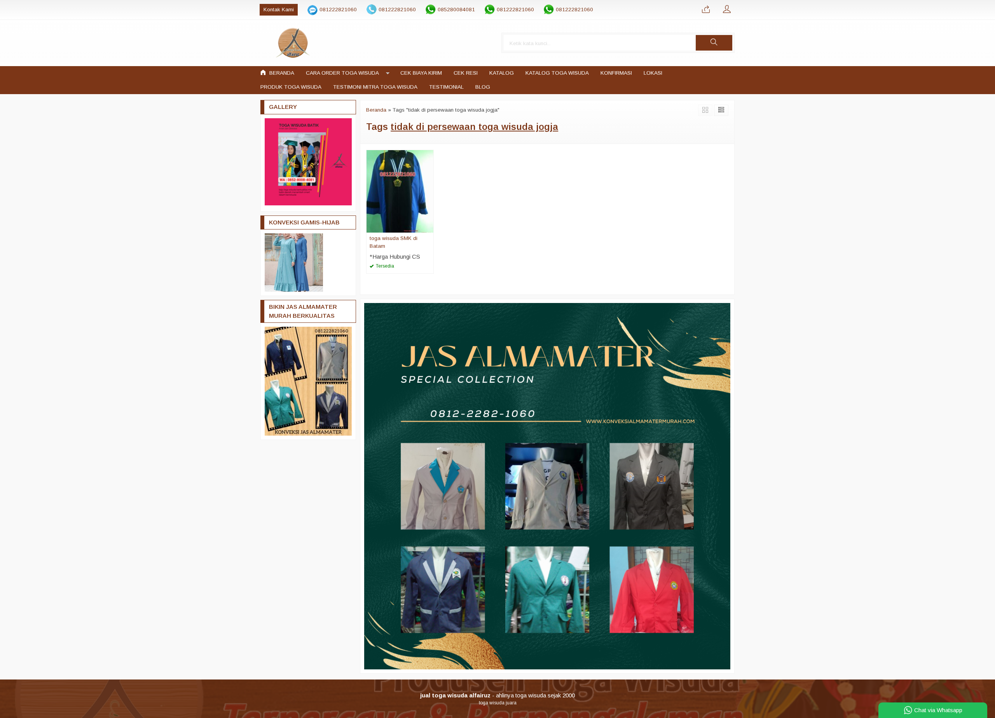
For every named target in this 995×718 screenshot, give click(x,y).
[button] (714, 43)
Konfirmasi (616, 73)
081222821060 (338, 9)
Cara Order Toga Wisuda (342, 73)
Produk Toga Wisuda (290, 87)
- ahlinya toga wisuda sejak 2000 (497, 695)
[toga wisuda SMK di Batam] (400, 190)
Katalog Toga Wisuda (557, 73)
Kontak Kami (279, 9)
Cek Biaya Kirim (421, 73)
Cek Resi (466, 73)
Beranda (281, 73)
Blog (482, 87)
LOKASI (653, 73)
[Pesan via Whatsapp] (706, 9)
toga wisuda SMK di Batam (393, 242)
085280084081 (456, 9)
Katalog (501, 73)
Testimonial (446, 87)
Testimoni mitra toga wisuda (375, 87)
